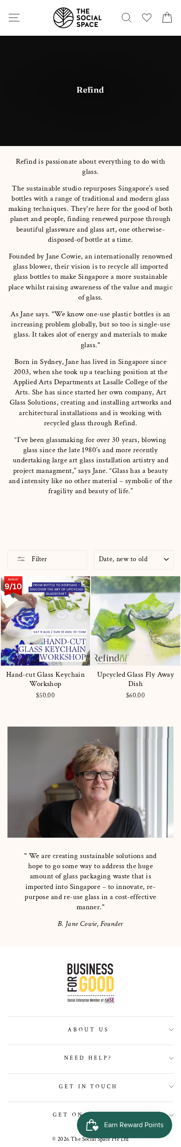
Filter (38, 559)
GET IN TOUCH (88, 1087)
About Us (88, 1030)
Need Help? (88, 1058)
